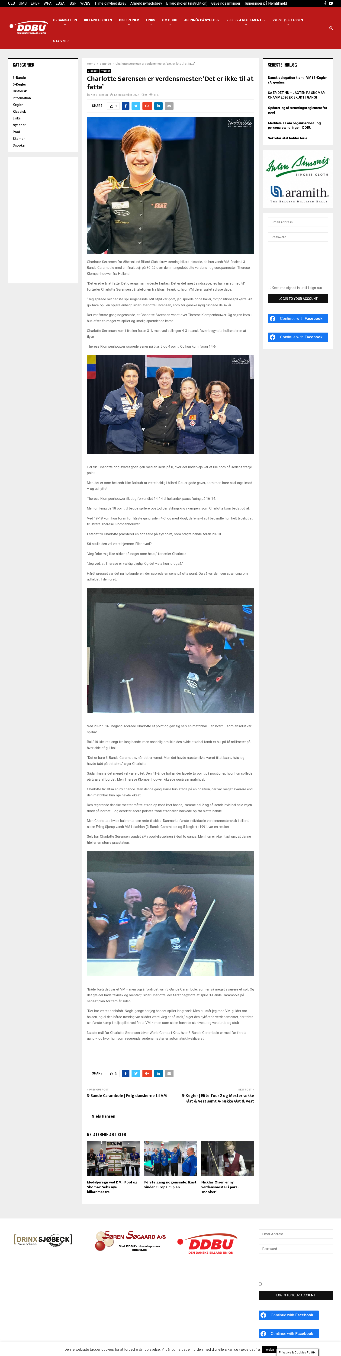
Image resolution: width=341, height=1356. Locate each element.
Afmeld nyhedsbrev (146, 3)
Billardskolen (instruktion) (186, 3)
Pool (16, 132)
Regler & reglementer (246, 20)
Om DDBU (169, 20)
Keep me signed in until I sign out (296, 288)
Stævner (61, 41)
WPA (47, 3)
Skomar (19, 139)
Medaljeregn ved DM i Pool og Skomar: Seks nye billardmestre (112, 1187)
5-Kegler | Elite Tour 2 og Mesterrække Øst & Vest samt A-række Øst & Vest (218, 1098)
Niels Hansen (99, 94)
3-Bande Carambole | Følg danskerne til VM (127, 1095)
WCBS (85, 3)
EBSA (59, 3)
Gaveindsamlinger (225, 3)
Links (150, 20)
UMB (23, 3)
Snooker (19, 145)
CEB (11, 3)
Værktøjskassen (288, 20)
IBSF (72, 3)
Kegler (18, 105)
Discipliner (129, 20)
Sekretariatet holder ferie (287, 138)
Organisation (65, 20)
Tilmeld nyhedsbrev (110, 3)
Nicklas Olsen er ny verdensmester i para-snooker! (220, 1187)
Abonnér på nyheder (201, 20)
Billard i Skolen (98, 20)
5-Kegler (19, 84)
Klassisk (19, 111)
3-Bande (93, 71)
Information (22, 98)
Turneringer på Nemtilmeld (265, 3)
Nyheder (105, 71)
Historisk (20, 91)
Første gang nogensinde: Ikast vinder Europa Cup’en (170, 1184)
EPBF (35, 3)
